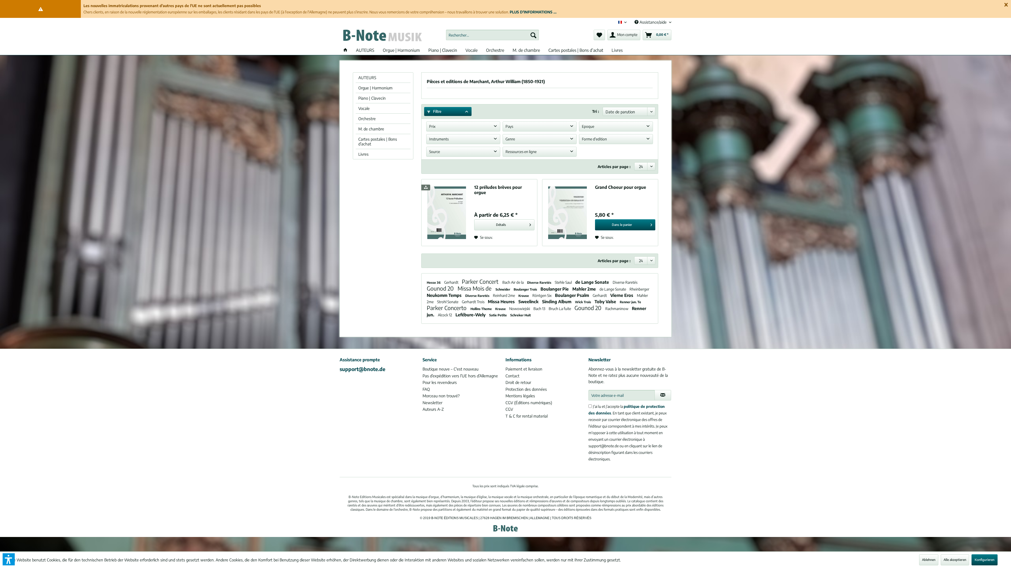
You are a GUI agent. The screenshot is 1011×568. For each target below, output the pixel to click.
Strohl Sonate (448, 302)
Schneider (503, 289)
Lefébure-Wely (471, 314)
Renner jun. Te (630, 302)
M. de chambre (371, 128)
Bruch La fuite (560, 308)
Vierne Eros (622, 295)
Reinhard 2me (504, 295)
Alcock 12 (445, 315)
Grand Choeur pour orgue (620, 187)
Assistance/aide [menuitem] (653, 22)
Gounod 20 (441, 288)
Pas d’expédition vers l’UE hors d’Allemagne (460, 375)
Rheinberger (639, 289)
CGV (509, 409)
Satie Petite (498, 315)
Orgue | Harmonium (375, 87)
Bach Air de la (513, 282)
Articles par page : (614, 166)
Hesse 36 (434, 283)
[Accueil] (345, 50)
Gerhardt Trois (473, 302)
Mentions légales (520, 395)
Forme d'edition (594, 139)
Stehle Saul (564, 282)
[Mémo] (599, 35)
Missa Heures (502, 301)
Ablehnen (928, 560)
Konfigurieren (984, 560)
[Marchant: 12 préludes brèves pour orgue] (446, 213)
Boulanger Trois (526, 289)
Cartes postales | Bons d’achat (377, 141)
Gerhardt (451, 282)
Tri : (595, 111)
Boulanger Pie (555, 289)
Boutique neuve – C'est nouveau (450, 369)
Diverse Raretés (539, 283)
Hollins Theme (481, 309)
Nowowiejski (520, 308)
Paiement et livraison (524, 369)
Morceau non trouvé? (441, 395)
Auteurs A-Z (433, 409)
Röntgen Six (542, 295)
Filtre (436, 111)
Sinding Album (557, 301)
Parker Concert (481, 281)
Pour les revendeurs (440, 382)
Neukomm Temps (445, 295)
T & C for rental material (527, 416)
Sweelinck (528, 301)
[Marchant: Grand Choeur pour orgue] (567, 213)
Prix (432, 126)
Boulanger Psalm (572, 295)
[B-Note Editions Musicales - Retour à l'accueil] (382, 36)
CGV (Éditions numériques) (529, 402)
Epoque (588, 126)
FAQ (426, 389)
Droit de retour (518, 382)
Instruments (439, 139)
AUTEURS (367, 77)
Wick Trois (583, 302)
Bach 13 (539, 308)
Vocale (364, 108)
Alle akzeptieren (955, 560)
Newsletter (432, 402)
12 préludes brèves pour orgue (498, 190)
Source (434, 151)
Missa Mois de (475, 288)
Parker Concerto (447, 307)
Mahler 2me (584, 289)
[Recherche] (533, 35)
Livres (363, 154)
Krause (524, 296)
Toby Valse (605, 301)
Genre (510, 139)
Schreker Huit (520, 315)
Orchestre (367, 118)
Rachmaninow (617, 308)
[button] (9, 559)
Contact (512, 375)
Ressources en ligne (521, 151)
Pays (509, 126)
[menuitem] (492, 35)
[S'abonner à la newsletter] (663, 395)
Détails (501, 225)
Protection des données (526, 389)
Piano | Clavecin (372, 98)
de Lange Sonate (592, 282)
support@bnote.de (362, 369)
